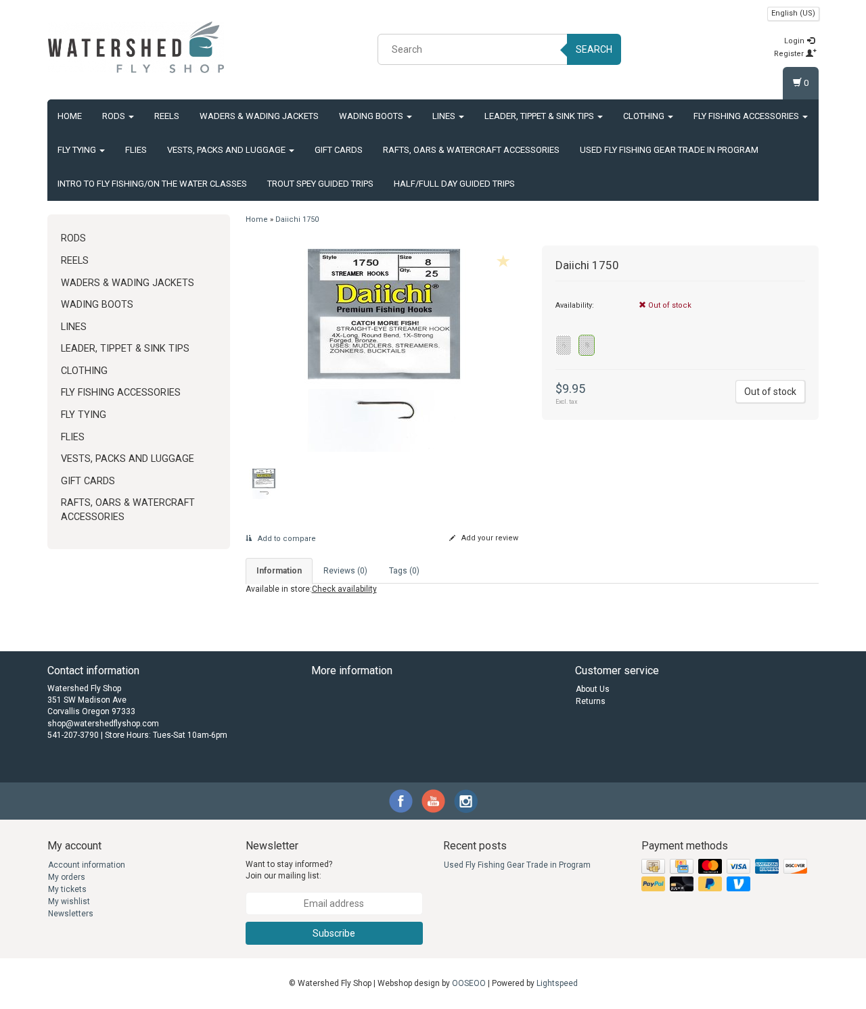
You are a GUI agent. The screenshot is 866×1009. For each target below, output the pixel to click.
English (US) (793, 13)
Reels (166, 116)
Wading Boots (372, 116)
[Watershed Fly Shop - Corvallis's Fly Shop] (136, 47)
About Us (593, 689)
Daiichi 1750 (297, 219)
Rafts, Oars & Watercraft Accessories (471, 150)
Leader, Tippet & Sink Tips (540, 116)
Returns (591, 701)
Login (795, 41)
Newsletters (70, 913)
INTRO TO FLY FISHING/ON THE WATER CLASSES (152, 184)
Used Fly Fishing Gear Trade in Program (669, 150)
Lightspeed (557, 983)
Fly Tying (78, 150)
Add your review (488, 538)
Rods (114, 116)
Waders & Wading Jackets (259, 116)
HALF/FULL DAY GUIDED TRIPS (454, 184)
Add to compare (286, 538)
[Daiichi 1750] (384, 350)
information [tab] (279, 571)
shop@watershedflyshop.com (103, 723)
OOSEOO (469, 983)
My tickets (67, 889)
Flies (136, 150)
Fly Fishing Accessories (747, 116)
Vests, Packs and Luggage (227, 150)
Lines (444, 116)
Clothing (644, 116)
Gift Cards (339, 150)
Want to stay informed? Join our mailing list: (289, 870)
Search (594, 49)
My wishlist (69, 901)
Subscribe (334, 933)
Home (70, 116)
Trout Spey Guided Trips (320, 184)
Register (790, 53)
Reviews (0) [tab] (345, 571)
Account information (86, 865)
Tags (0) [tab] (404, 571)
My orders (66, 877)
